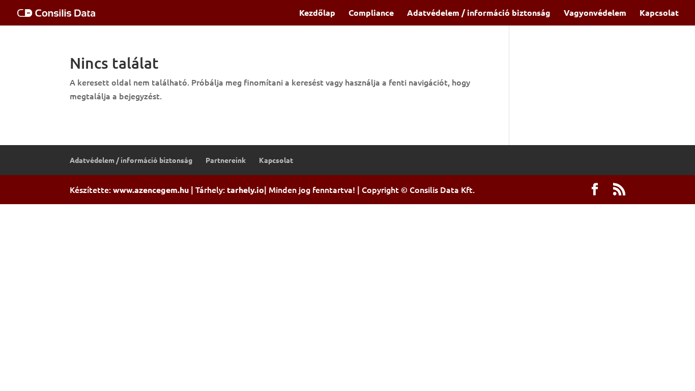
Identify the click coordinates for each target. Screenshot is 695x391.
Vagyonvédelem (595, 13)
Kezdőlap (317, 13)
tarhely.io (245, 189)
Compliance (371, 13)
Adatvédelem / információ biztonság (479, 13)
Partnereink (226, 159)
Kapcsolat (659, 13)
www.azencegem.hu (151, 189)
